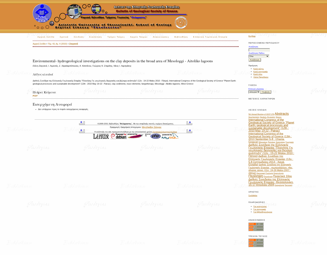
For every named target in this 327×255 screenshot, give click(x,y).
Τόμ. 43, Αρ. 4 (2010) (57, 44)
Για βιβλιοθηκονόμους (262, 212)
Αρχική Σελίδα (45, 37)
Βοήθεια (251, 36)
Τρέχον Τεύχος (116, 37)
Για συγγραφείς (259, 209)
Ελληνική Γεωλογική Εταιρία (210, 37)
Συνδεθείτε (252, 195)
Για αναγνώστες (260, 206)
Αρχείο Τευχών (139, 37)
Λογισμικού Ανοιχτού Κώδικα (165, 132)
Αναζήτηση (95, 37)
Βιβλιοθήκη (181, 37)
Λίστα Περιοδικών (260, 77)
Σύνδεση (79, 37)
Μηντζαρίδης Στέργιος (151, 127)
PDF (35, 96)
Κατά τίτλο (257, 74)
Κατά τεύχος (258, 69)
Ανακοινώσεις (161, 37)
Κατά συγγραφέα (260, 72)
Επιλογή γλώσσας (256, 89)
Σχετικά (64, 37)
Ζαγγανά (73, 44)
